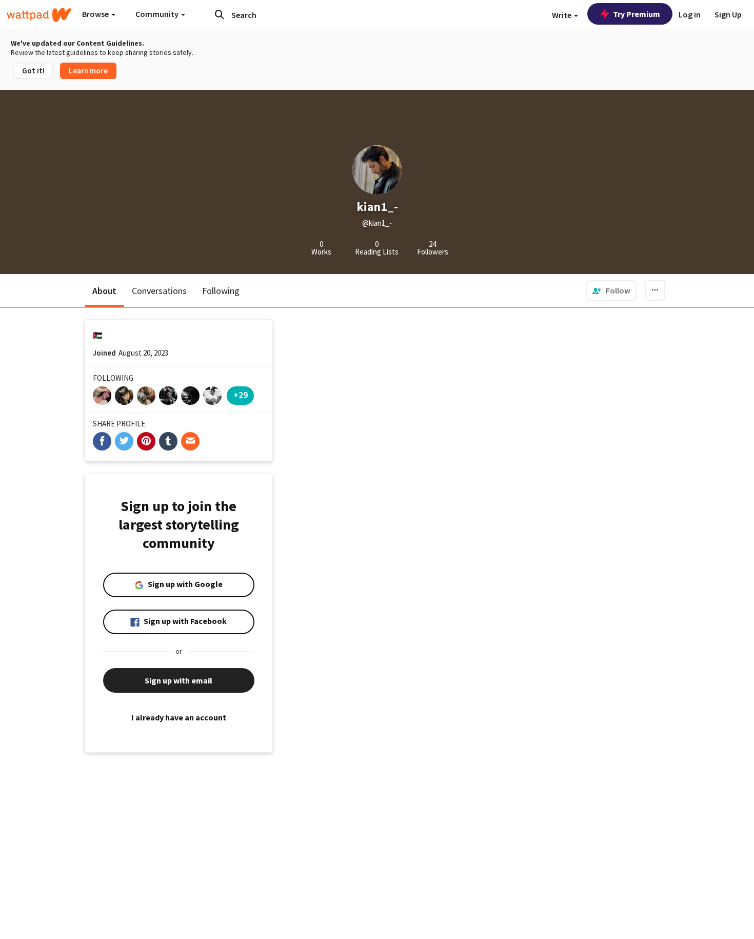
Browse (96, 14)
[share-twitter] (124, 441)
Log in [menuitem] (690, 14)
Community (157, 14)
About (104, 291)
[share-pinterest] (146, 441)
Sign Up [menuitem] (728, 14)
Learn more (88, 70)
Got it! (33, 70)
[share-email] (190, 441)
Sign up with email (178, 680)
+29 (240, 395)
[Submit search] (219, 14)
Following (221, 291)
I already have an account (178, 717)
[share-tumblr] (168, 441)
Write (562, 15)
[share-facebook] (102, 441)
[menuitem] (611, 290)
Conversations (159, 291)
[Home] (39, 15)
